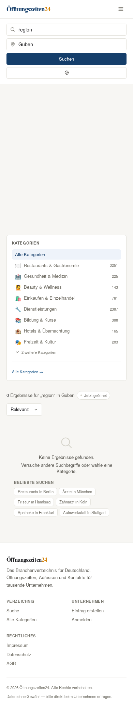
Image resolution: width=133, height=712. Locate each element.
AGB (11, 663)
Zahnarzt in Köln (73, 501)
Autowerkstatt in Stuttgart (84, 512)
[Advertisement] (66, 154)
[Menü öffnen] (121, 9)
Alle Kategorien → (27, 371)
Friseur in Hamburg (34, 501)
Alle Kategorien (30, 254)
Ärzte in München (77, 491)
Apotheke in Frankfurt (36, 512)
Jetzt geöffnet (95, 395)
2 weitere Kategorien (38, 352)
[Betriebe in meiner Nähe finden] (66, 73)
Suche (12, 610)
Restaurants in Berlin (36, 491)
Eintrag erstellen (88, 610)
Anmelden (81, 619)
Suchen (66, 58)
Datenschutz (18, 654)
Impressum (17, 645)
